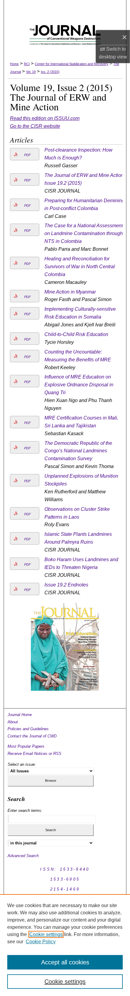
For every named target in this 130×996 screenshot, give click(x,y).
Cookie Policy (41, 941)
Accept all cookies (65, 962)
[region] (65, 945)
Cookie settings (46, 934)
